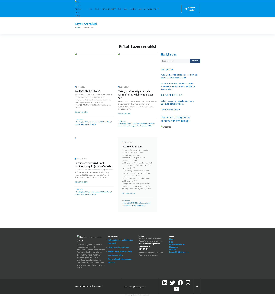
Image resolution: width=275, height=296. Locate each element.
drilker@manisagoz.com (149, 244)
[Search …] (197, 286)
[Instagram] (188, 282)
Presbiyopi (132, 126)
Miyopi (126, 126)
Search (195, 61)
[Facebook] (180, 282)
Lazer (90, 122)
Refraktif (84, 124)
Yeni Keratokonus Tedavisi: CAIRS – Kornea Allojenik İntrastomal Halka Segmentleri (178, 86)
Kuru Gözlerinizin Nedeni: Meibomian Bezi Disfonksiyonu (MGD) (179, 76)
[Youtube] (176, 289)
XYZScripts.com (145, 295)
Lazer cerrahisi (98, 122)
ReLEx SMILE (91, 124)
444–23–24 (143, 249)
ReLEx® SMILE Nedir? (88, 91)
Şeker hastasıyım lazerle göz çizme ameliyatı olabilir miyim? (177, 102)
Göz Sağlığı (79, 122)
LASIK (86, 122)
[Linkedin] (164, 282)
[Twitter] (172, 282)
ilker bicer (80, 119)
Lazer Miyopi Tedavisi (129, 205)
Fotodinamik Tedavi (170, 109)
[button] (108, 8)
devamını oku (81, 111)
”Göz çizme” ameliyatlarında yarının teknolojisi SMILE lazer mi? (135, 94)
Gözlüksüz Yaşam (132, 146)
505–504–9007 (145, 246)
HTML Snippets (130, 295)
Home (77, 27)
